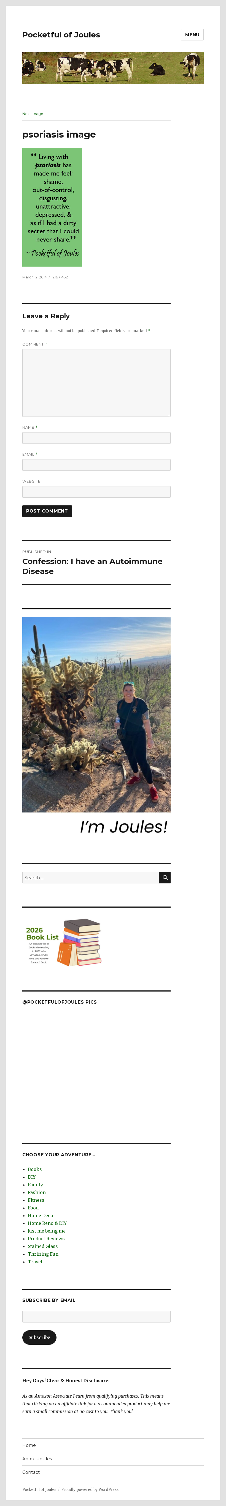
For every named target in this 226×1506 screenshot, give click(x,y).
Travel (35, 1261)
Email (30, 454)
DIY (32, 1177)
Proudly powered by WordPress (90, 1489)
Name (30, 427)
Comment (34, 344)
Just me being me (47, 1231)
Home (29, 1445)
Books (35, 1169)
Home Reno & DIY (47, 1223)
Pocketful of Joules (61, 34)
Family (35, 1184)
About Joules (37, 1458)
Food (33, 1208)
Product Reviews (46, 1238)
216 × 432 (60, 277)
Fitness (36, 1200)
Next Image (32, 113)
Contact (31, 1472)
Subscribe (39, 1337)
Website (31, 481)
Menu (192, 34)
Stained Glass (43, 1246)
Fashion (37, 1192)
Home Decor (41, 1215)
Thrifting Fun (43, 1254)
